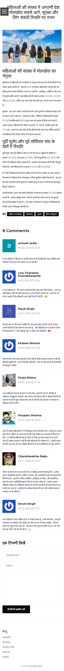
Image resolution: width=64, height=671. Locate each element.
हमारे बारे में (6, 637)
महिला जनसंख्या (15, 214)
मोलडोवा (29, 214)
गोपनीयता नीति (8, 647)
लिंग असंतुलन (51, 214)
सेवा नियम (6, 642)
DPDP (5, 656)
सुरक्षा (39, 214)
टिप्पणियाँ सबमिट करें (16, 609)
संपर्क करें (6, 652)
